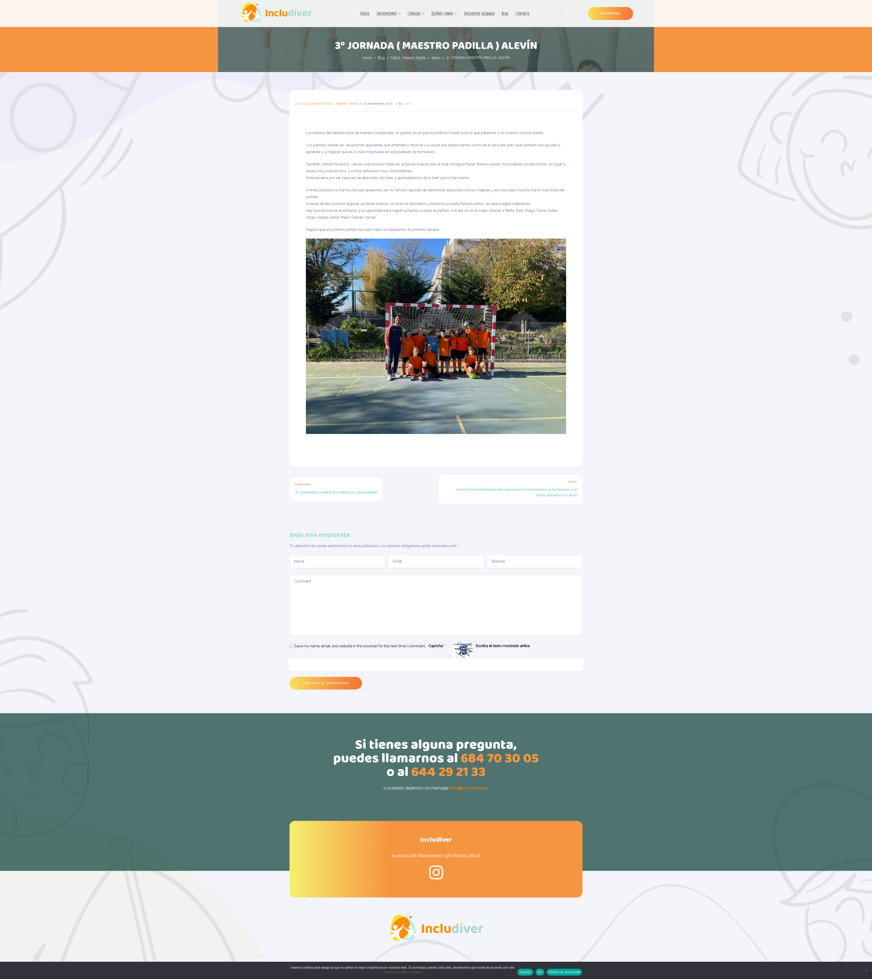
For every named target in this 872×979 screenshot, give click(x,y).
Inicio (364, 13)
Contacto (522, 13)
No (540, 972)
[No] (866, 970)
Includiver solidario (479, 13)
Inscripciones (387, 13)
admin (407, 103)
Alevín (317, 103)
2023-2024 (303, 103)
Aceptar (525, 972)
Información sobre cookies (402, 972)
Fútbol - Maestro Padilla (340, 103)
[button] (610, 13)
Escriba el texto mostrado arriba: (503, 646)
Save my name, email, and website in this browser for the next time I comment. (360, 646)
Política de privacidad (564, 972)
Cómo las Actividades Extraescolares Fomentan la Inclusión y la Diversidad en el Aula (510, 489)
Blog (505, 13)
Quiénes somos (442, 13)
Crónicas (414, 13)
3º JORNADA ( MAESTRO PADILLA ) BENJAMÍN (362, 489)
